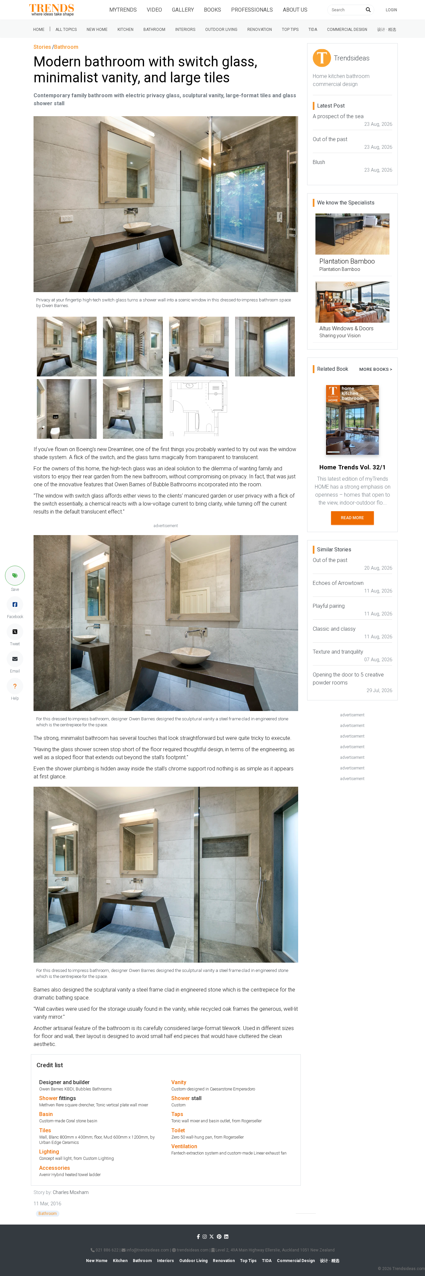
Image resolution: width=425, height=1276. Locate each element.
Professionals (252, 10)
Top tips (290, 29)
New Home (97, 29)
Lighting (49, 1152)
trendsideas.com (192, 1250)
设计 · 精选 (386, 29)
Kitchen (125, 29)
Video (154, 10)
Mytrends (123, 10)
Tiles (45, 1130)
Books (212, 10)
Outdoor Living (221, 29)
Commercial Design (347, 29)
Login (391, 10)
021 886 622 (107, 1250)
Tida (312, 29)
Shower (48, 1098)
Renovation (259, 29)
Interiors (185, 29)
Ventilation (184, 1146)
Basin (46, 1114)
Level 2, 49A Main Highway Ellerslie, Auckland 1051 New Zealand (274, 1250)
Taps (177, 1114)
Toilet (178, 1130)
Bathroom (154, 29)
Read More (352, 518)
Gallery (183, 10)
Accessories (54, 1168)
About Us (295, 10)
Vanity (178, 1082)
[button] (15, 576)
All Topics (66, 29)
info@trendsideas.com (147, 1250)
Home (38, 29)
